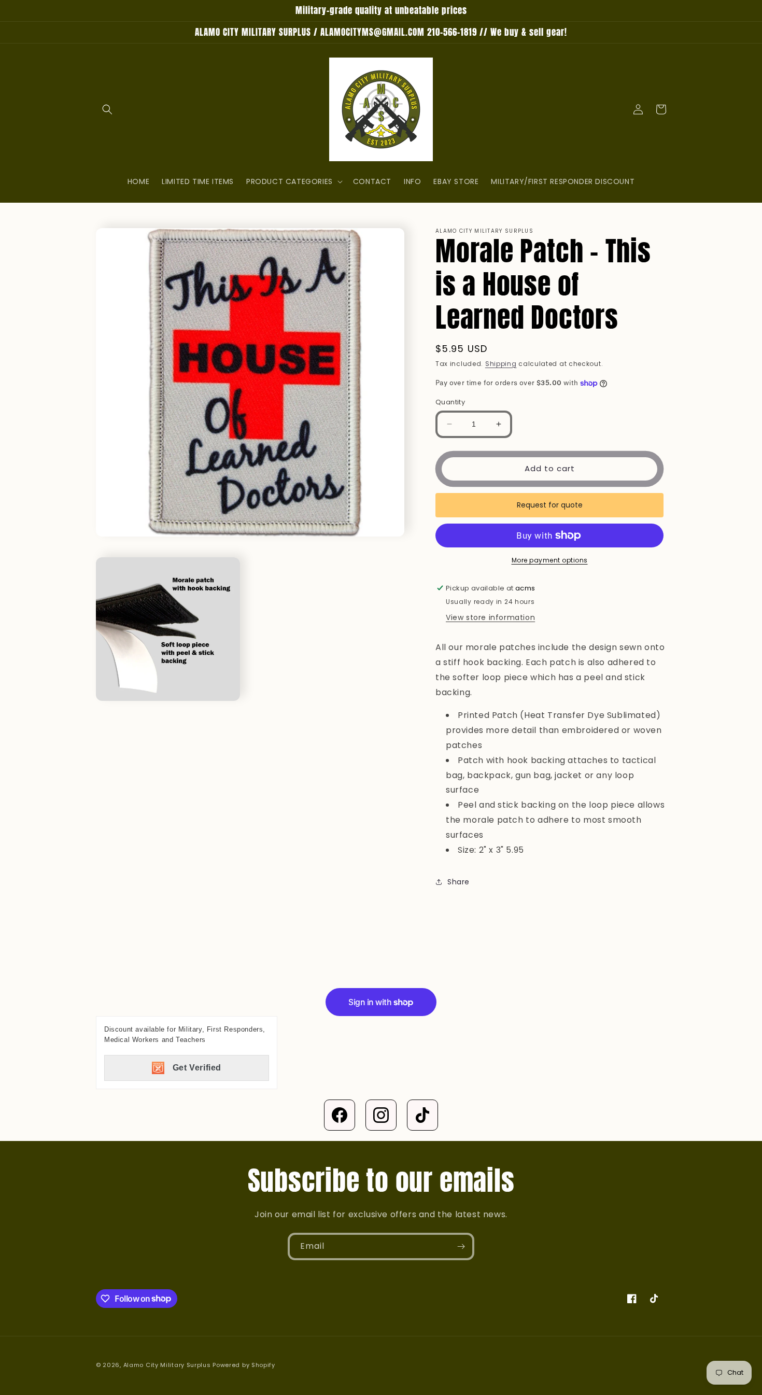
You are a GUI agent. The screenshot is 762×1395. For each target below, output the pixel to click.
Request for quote (550, 505)
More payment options (550, 560)
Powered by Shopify (244, 1365)
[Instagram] (381, 1115)
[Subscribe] (460, 1246)
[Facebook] (339, 1115)
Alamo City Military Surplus (167, 1365)
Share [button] (458, 882)
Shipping (501, 363)
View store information (490, 617)
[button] (107, 109)
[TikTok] (422, 1115)
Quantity (450, 402)
